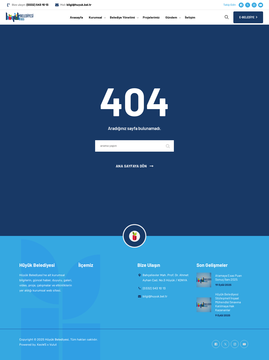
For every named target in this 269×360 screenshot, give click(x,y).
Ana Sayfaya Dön (131, 166)
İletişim (190, 17)
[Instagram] (254, 5)
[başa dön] (260, 353)
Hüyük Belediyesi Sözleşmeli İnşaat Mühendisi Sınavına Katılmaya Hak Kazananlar (228, 302)
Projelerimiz (151, 17)
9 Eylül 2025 (222, 315)
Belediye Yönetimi (122, 17)
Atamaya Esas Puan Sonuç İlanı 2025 (228, 277)
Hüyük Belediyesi (57, 339)
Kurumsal (95, 17)
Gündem (171, 17)
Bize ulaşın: (30, 4)
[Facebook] (241, 5)
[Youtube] (260, 5)
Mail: (75, 4)
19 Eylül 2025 (223, 284)
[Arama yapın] (226, 17)
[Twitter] (247, 5)
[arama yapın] (168, 146)
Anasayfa (76, 17)
